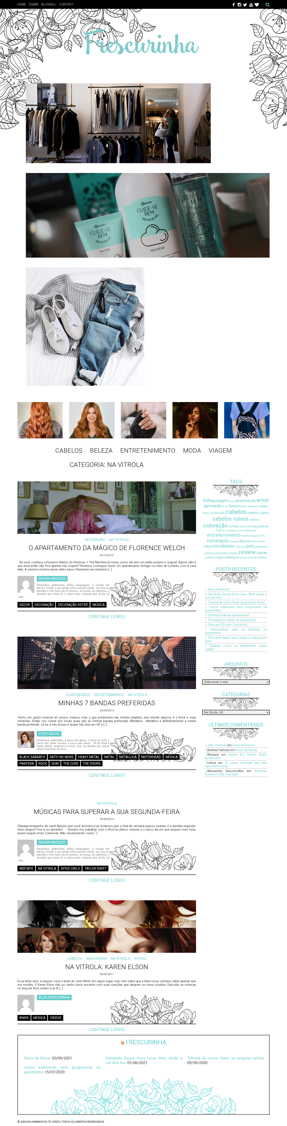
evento (245, 535)
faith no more (62, 757)
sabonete (210, 557)
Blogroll (49, 4)
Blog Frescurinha (54, 997)
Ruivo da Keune (218, 589)
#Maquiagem (216, 500)
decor (24, 605)
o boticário (240, 546)
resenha (233, 553)
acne (231, 501)
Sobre (33, 4)
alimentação (245, 500)
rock (42, 764)
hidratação (218, 540)
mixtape (26, 868)
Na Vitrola (119, 539)
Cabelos (68, 450)
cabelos (236, 511)
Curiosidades (78, 695)
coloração (215, 525)
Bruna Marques (52, 578)
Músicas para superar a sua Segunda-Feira (107, 812)
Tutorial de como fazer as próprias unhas (236, 602)
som (55, 764)
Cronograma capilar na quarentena (232, 620)
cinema (254, 520)
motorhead (151, 757)
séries (243, 557)
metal (109, 757)
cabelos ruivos (230, 518)
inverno (234, 541)
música (98, 605)
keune (245, 541)
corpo (242, 526)
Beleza (101, 450)
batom (234, 506)
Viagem (220, 450)
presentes (222, 553)
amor (24, 1018)
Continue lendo (107, 616)
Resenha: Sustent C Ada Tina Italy (236, 772)
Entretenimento (147, 450)
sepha (220, 557)
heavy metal (89, 757)
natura (208, 546)
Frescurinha (146, 1042)
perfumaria (261, 546)
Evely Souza (49, 733)
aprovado (212, 505)
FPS (263, 535)
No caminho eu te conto (43, 1121)
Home (21, 4)
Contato (66, 4)
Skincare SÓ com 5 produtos (228, 624)
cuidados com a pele (237, 530)
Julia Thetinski (216, 745)
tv (249, 557)
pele (250, 546)
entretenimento (224, 535)
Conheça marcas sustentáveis (228, 615)
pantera (26, 764)
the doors (91, 764)
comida (233, 526)
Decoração (95, 539)
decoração (43, 605)
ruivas (262, 552)
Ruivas (140, 958)
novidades (223, 546)
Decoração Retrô (73, 605)
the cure (70, 764)
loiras (254, 541)
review (247, 552)
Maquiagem (96, 958)
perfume (210, 553)
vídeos (55, 1018)
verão (254, 557)
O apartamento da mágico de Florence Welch (107, 548)
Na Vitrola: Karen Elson (106, 967)
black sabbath (32, 757)
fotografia (255, 536)
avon (225, 506)
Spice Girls (70, 868)
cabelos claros (258, 513)
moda (261, 541)
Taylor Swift (95, 868)
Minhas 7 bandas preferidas (106, 703)
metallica (128, 757)
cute (253, 530)
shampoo (232, 557)
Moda (192, 450)
